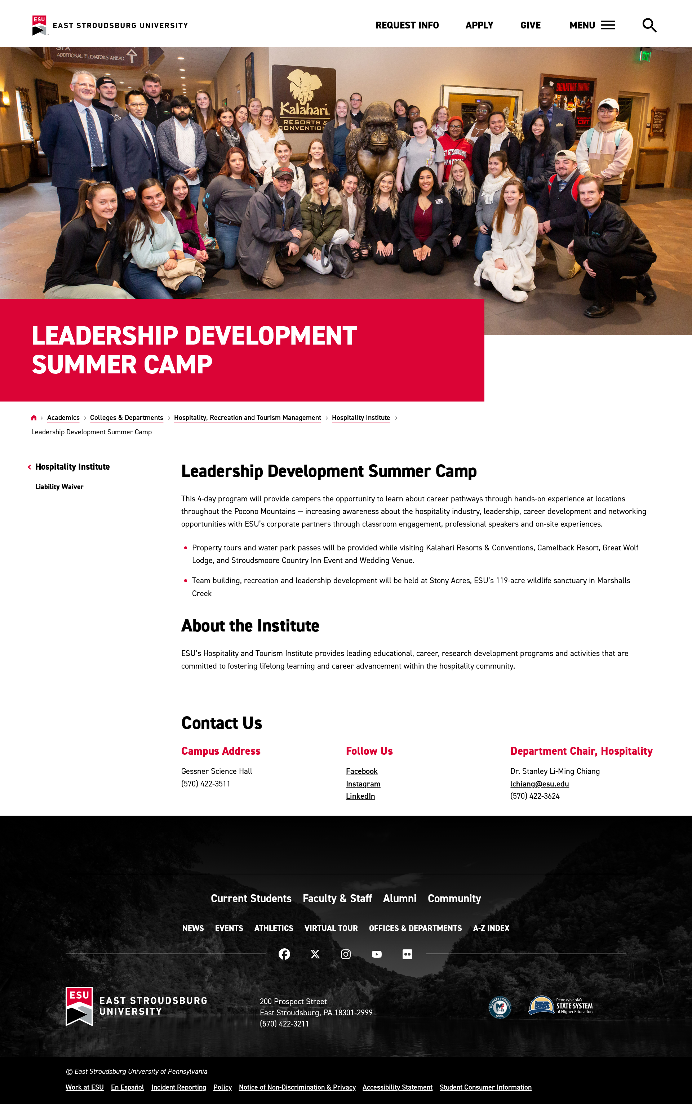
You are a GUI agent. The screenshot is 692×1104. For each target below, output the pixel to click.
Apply (479, 25)
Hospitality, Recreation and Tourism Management (247, 417)
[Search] (649, 26)
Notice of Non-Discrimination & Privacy (297, 1086)
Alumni (400, 898)
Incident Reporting (178, 1086)
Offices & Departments (415, 928)
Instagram (363, 784)
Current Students (251, 898)
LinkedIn (360, 796)
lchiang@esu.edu (539, 784)
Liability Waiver (59, 486)
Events (229, 928)
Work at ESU (85, 1086)
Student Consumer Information (486, 1086)
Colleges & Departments (126, 417)
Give (530, 25)
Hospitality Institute (361, 417)
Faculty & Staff (337, 898)
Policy (222, 1086)
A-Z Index (491, 928)
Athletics (273, 928)
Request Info (407, 25)
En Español (127, 1086)
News (193, 928)
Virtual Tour (331, 928)
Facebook (362, 771)
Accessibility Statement (397, 1086)
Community (454, 898)
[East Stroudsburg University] (110, 26)
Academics (63, 417)
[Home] (33, 417)
